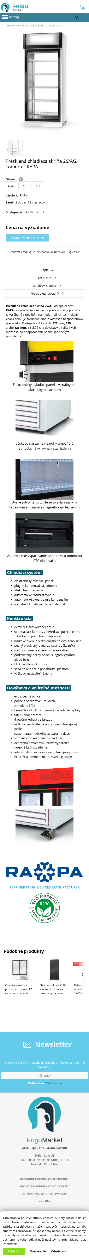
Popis (44, 270)
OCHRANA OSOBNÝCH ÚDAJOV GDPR (44, 1193)
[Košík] (83, 8)
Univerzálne (53, 25)
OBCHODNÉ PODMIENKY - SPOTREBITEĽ (44, 1179)
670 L (37, 186)
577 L (24, 186)
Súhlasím (14, 1251)
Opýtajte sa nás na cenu (27, 238)
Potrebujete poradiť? (44, 293)
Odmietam (58, 1251)
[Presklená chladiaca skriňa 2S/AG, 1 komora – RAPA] (44, 83)
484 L (11, 186)
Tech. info (44, 278)
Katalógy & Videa (44, 286)
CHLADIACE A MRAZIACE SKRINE (24, 25)
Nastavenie (38, 1251)
